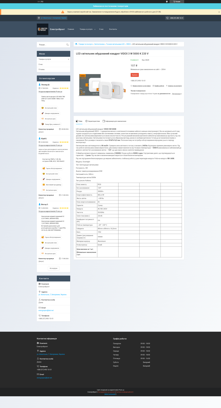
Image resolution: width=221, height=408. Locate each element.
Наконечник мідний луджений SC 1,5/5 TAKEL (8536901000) (52, 222)
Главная (71, 29)
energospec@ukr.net (46, 310)
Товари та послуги (86, 44)
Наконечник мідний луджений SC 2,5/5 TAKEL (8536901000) (52, 217)
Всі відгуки (53, 268)
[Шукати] (67, 44)
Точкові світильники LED (115, 44)
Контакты (113, 29)
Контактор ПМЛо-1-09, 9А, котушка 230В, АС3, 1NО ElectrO (53, 160)
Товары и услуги (86, 29)
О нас (101, 29)
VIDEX (128, 44)
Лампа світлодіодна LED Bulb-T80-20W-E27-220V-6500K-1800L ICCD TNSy (53, 99)
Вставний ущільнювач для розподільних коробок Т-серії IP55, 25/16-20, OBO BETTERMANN (53, 228)
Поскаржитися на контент (106, 392)
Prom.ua (121, 390)
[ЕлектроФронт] (42, 29)
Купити (134, 75)
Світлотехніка (99, 44)
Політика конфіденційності (124, 392)
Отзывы (42, 69)
